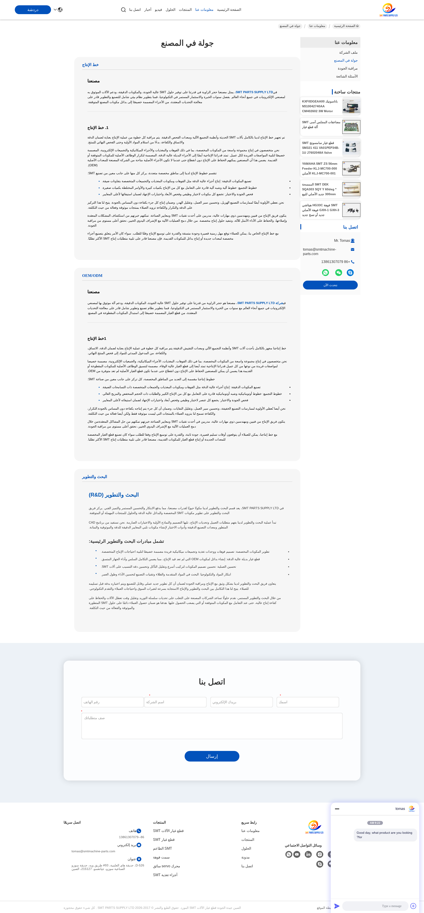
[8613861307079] (289, 854)
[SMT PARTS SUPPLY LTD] (388, 9)
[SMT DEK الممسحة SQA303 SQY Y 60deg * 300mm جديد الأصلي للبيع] (351, 189)
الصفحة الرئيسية (229, 9)
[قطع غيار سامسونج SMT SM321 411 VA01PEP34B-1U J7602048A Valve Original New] (351, 148)
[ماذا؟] (326, 274)
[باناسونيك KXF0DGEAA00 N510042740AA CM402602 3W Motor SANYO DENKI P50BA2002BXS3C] (351, 106)
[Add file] (413, 906)
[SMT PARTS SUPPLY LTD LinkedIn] (308, 854)
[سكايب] (350, 274)
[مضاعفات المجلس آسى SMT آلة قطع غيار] (351, 127)
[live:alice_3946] (320, 864)
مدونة (245, 857)
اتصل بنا (135, 9)
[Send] (337, 906)
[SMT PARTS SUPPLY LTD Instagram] (320, 854)
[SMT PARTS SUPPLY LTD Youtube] (297, 854)
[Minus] (337, 808)
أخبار (147, 9)
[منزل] (314, 832)
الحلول (170, 9)
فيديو (158, 9)
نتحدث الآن (330, 285)
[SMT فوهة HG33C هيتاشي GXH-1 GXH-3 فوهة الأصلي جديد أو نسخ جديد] (351, 210)
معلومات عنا (204, 9)
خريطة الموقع (326, 907)
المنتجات (185, 9)
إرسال (212, 756)
